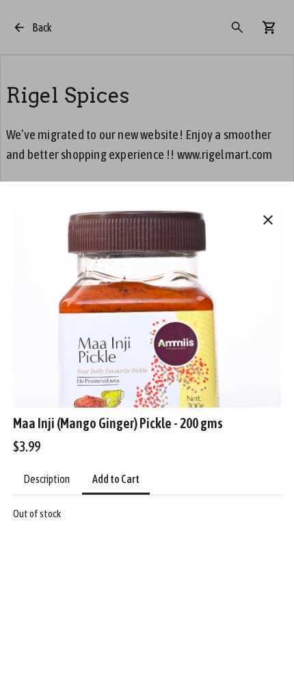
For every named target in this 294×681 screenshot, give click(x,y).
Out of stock (37, 513)
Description (46, 479)
